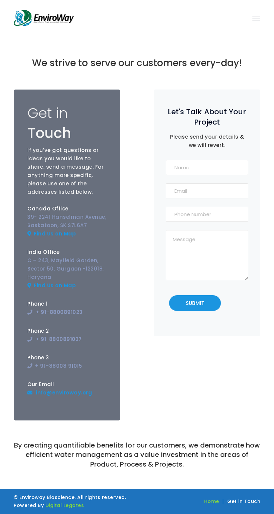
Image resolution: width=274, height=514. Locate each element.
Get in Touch (243, 501)
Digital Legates (64, 505)
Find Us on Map (55, 233)
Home (211, 501)
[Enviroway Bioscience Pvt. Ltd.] (44, 17)
